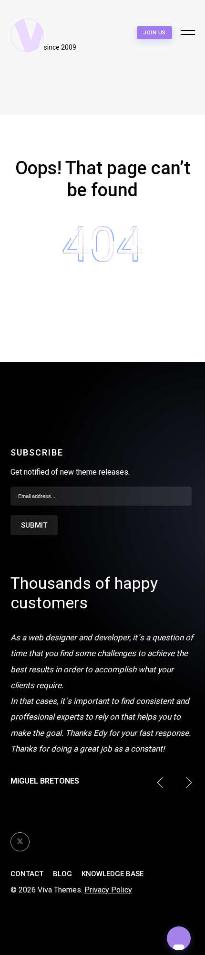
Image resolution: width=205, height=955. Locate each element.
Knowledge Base (113, 874)
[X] (20, 841)
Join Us (154, 33)
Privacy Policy (108, 889)
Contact (26, 874)
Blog (62, 874)
